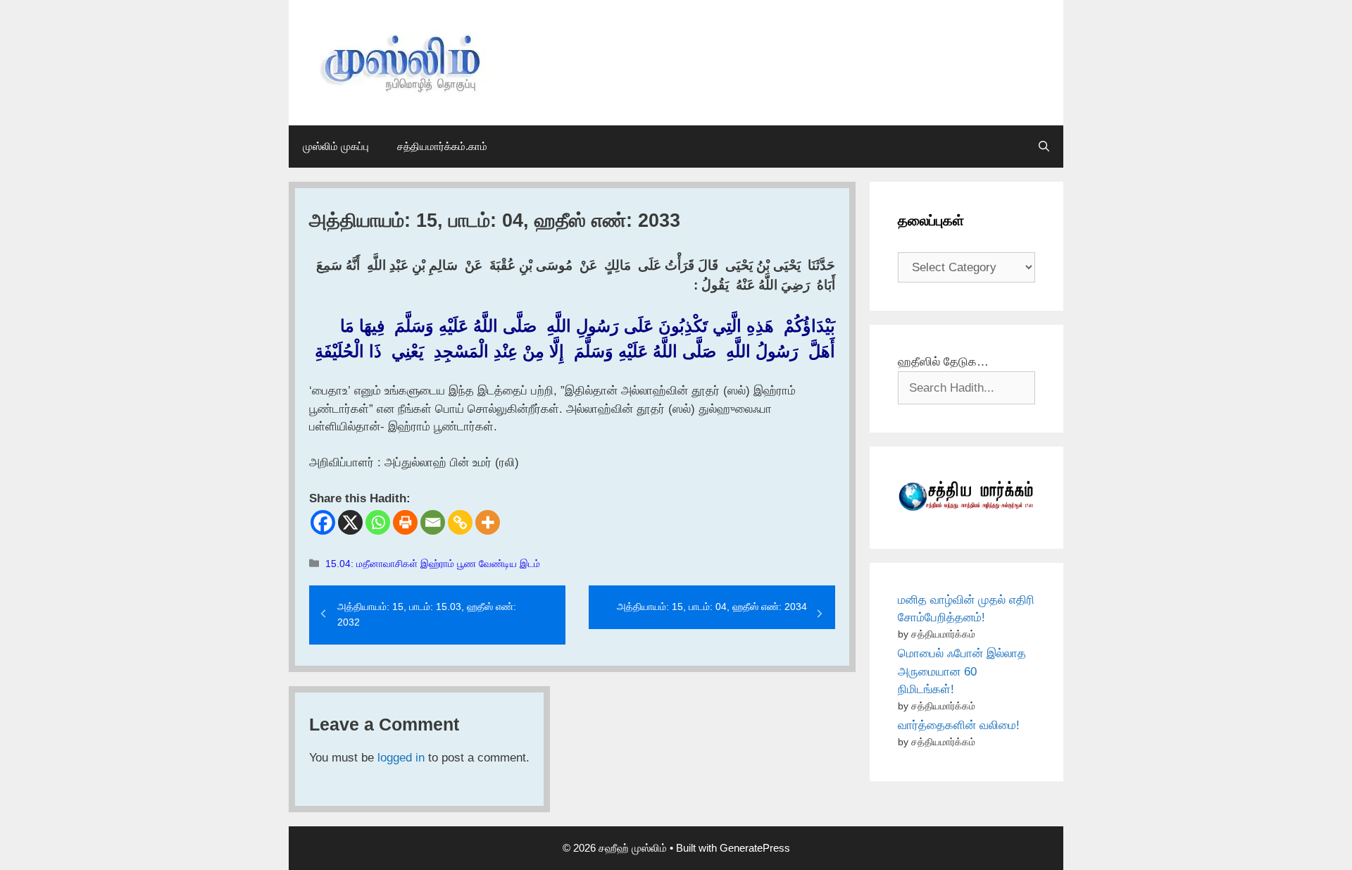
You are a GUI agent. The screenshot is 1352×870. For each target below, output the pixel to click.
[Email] (432, 522)
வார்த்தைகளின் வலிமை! (959, 725)
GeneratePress (755, 848)
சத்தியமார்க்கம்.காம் (442, 146)
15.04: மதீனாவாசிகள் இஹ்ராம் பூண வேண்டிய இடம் (432, 563)
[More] (487, 522)
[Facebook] (323, 522)
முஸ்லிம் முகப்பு (336, 146)
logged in (401, 757)
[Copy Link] (460, 522)
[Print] (405, 522)
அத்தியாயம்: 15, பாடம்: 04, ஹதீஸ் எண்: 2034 (712, 606)
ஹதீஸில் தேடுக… (943, 361)
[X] (350, 522)
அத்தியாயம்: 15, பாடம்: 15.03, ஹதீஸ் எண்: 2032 (426, 614)
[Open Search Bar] (1044, 146)
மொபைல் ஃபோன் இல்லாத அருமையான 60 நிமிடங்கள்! (962, 671)
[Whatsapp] (377, 522)
